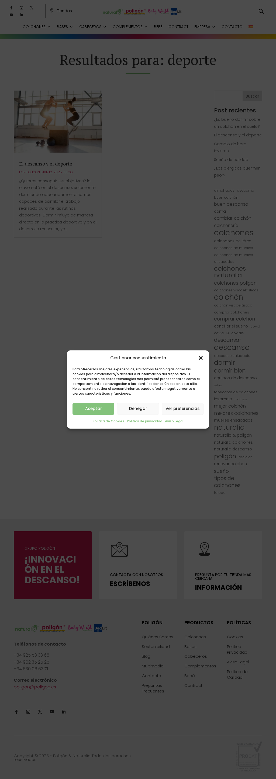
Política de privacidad (144, 421)
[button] (200, 358)
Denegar (138, 408)
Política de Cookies (108, 421)
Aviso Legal (174, 421)
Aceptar (93, 408)
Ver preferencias (182, 408)
